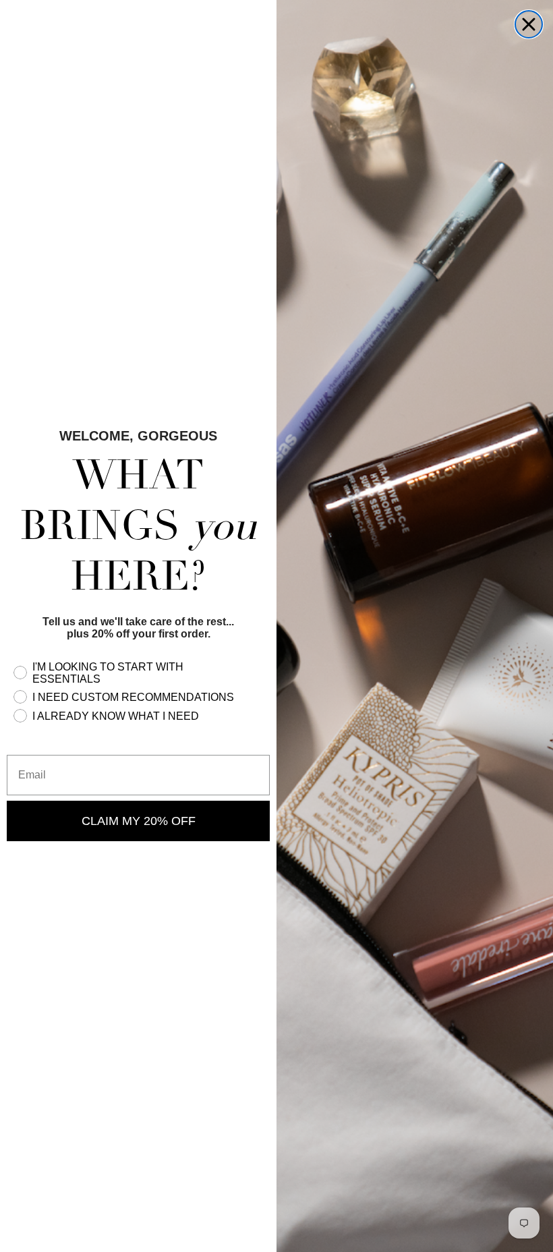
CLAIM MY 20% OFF (139, 821)
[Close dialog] (528, 24)
